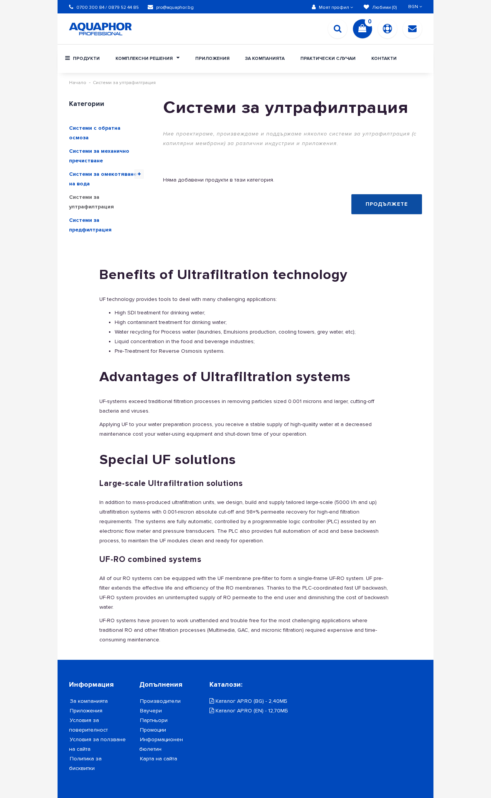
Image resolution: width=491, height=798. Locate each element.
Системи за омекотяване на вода (103, 179)
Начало (77, 83)
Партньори (154, 720)
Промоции (153, 730)
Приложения (212, 58)
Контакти (384, 58)
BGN (413, 7)
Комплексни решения (144, 58)
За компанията (265, 58)
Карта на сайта (158, 758)
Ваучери (151, 710)
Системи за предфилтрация (90, 225)
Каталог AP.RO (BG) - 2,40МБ (250, 701)
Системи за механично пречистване (99, 156)
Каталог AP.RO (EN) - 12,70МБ (251, 710)
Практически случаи (328, 58)
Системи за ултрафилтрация (124, 83)
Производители (160, 701)
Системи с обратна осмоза (94, 133)
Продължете (387, 204)
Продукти (86, 58)
